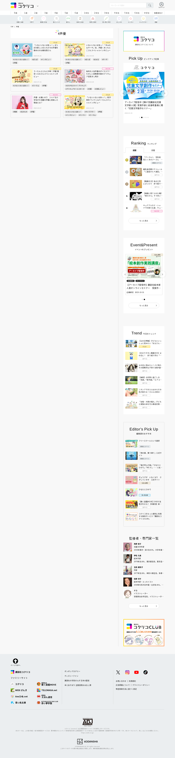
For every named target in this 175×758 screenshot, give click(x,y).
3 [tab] (144, 117)
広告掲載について (123, 685)
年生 (86, 12)
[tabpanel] (143, 93)
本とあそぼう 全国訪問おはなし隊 (78, 685)
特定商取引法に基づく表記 (126, 689)
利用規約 (132, 681)
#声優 (15, 63)
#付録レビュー (100, 89)
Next (164, 93)
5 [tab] (148, 117)
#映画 (15, 112)
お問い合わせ (121, 681)
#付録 (89, 89)
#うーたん (35, 86)
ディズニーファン (71, 676)
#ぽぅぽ (35, 59)
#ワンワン (82, 115)
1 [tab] (139, 117)
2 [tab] (141, 117)
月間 (153, 150)
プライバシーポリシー (141, 685)
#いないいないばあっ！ (21, 59)
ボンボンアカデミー (72, 671)
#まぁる (96, 59)
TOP (12, 27)
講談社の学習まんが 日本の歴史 (77, 680)
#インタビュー (46, 59)
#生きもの (23, 112)
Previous (123, 93)
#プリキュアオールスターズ (75, 89)
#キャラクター (90, 112)
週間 (134, 150)
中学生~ (147, 13)
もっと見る (144, 220)
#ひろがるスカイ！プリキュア (76, 86)
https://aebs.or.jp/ (87, 733)
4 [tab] (146, 117)
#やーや (104, 59)
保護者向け (158, 13)
